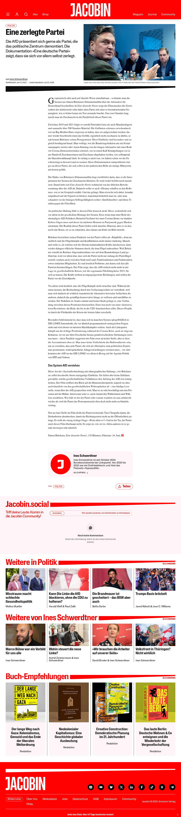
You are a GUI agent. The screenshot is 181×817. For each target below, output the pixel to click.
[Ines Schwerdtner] (61, 464)
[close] (177, 814)
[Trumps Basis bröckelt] (155, 579)
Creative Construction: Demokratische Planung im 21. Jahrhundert (112, 733)
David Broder (99, 660)
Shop (45, 14)
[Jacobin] (90, 10)
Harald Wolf (55, 606)
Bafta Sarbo (99, 606)
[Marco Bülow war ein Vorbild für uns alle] (25, 635)
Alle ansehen (169, 564)
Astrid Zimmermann (60, 658)
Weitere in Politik (31, 563)
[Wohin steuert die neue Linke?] (69, 635)
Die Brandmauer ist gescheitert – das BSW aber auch (111, 598)
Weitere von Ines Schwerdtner (51, 618)
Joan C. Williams (162, 606)
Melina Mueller (14, 606)
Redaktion (25, 751)
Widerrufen (14, 799)
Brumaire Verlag (167, 802)
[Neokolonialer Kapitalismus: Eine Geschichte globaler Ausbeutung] (69, 702)
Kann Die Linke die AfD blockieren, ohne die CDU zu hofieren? (68, 598)
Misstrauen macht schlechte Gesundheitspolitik (19, 598)
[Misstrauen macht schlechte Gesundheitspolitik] (25, 579)
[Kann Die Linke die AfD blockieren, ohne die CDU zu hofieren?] (69, 579)
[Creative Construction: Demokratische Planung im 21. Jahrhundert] (112, 702)
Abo (35, 14)
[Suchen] (26, 14)
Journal (152, 14)
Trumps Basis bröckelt (151, 594)
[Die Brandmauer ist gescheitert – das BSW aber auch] (112, 579)
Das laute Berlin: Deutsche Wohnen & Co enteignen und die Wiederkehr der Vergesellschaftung (155, 737)
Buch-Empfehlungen (37, 677)
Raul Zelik (70, 606)
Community (168, 14)
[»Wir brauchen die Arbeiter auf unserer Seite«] (112, 635)
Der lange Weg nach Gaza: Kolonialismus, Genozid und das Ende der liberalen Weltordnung (25, 737)
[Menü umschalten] (8, 14)
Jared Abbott (143, 606)
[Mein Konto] (17, 14)
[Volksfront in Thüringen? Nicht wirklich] (155, 635)
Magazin (138, 14)
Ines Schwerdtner (19, 79)
